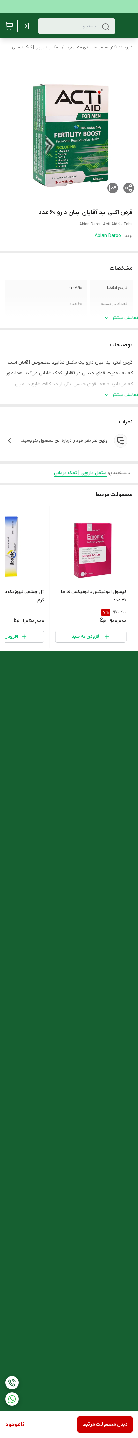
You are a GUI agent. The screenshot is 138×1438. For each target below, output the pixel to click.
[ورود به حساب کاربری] (27, 26)
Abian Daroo (108, 236)
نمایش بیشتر (125, 318)
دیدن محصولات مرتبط (105, 1424)
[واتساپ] (12, 1399)
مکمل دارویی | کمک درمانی (35, 47)
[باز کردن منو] (127, 26)
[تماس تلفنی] (12, 1382)
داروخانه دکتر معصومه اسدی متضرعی (100, 47)
